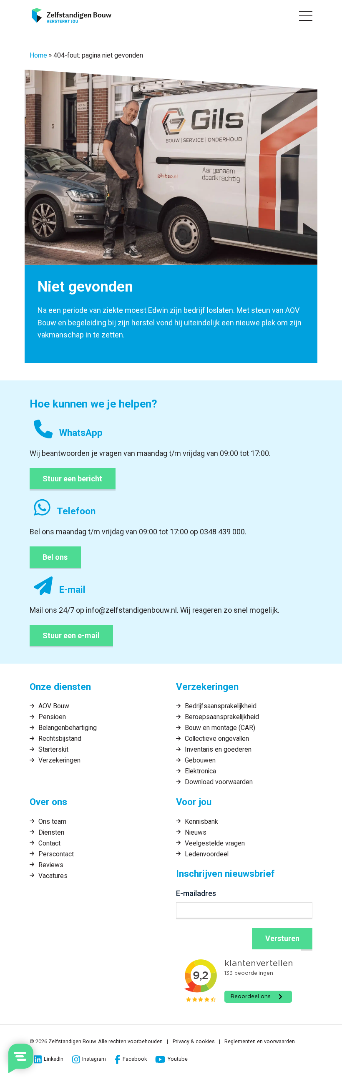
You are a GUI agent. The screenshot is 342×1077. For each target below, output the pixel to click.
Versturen (282, 938)
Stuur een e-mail (71, 635)
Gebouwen (200, 760)
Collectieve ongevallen (217, 738)
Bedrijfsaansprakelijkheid (220, 706)
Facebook (135, 1059)
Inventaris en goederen (218, 749)
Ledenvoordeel (207, 854)
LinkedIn (53, 1059)
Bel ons (55, 557)
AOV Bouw (53, 706)
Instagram (94, 1059)
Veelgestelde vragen (215, 843)
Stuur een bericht (72, 478)
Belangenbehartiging (67, 728)
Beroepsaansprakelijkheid (222, 717)
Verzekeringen (59, 760)
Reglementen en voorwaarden (259, 1041)
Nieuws (195, 832)
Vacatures (53, 876)
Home (38, 55)
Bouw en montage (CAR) (220, 728)
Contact (49, 843)
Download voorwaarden (219, 782)
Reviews (50, 865)
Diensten (51, 832)
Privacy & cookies (194, 1041)
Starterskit (53, 749)
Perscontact (56, 854)
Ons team (52, 821)
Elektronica (200, 771)
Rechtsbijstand (59, 738)
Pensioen (52, 717)
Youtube (177, 1059)
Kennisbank (201, 821)
